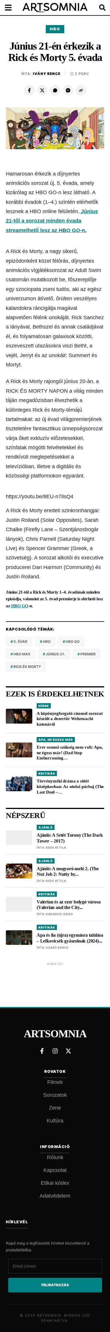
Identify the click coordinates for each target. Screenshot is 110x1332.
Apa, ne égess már (55, 739)
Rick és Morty (27, 666)
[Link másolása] (81, 90)
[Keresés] (98, 7)
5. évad (20, 641)
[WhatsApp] (55, 90)
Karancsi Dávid (59, 914)
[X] (42, 90)
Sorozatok (55, 1095)
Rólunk (55, 1157)
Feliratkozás (55, 1285)
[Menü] (11, 7)
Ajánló (45, 827)
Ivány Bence (46, 73)
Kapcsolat (55, 1170)
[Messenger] (68, 90)
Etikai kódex (55, 1183)
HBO (55, 29)
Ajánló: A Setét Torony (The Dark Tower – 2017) (70, 838)
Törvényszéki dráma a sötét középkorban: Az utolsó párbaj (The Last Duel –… (70, 786)
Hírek (43, 706)
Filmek (55, 1082)
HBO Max (22, 654)
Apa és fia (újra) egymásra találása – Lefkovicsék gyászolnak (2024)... (70, 938)
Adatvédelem (55, 1196)
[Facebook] (29, 90)
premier (88, 654)
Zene (55, 1108)
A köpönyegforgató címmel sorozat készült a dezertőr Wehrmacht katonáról (70, 719)
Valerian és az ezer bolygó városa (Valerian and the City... (68, 904)
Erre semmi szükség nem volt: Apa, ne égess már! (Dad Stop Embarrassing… (70, 753)
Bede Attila (56, 847)
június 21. (55, 654)
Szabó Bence (57, 947)
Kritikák (46, 773)
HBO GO (19, 605)
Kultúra (55, 1121)
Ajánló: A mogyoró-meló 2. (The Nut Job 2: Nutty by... (68, 871)
